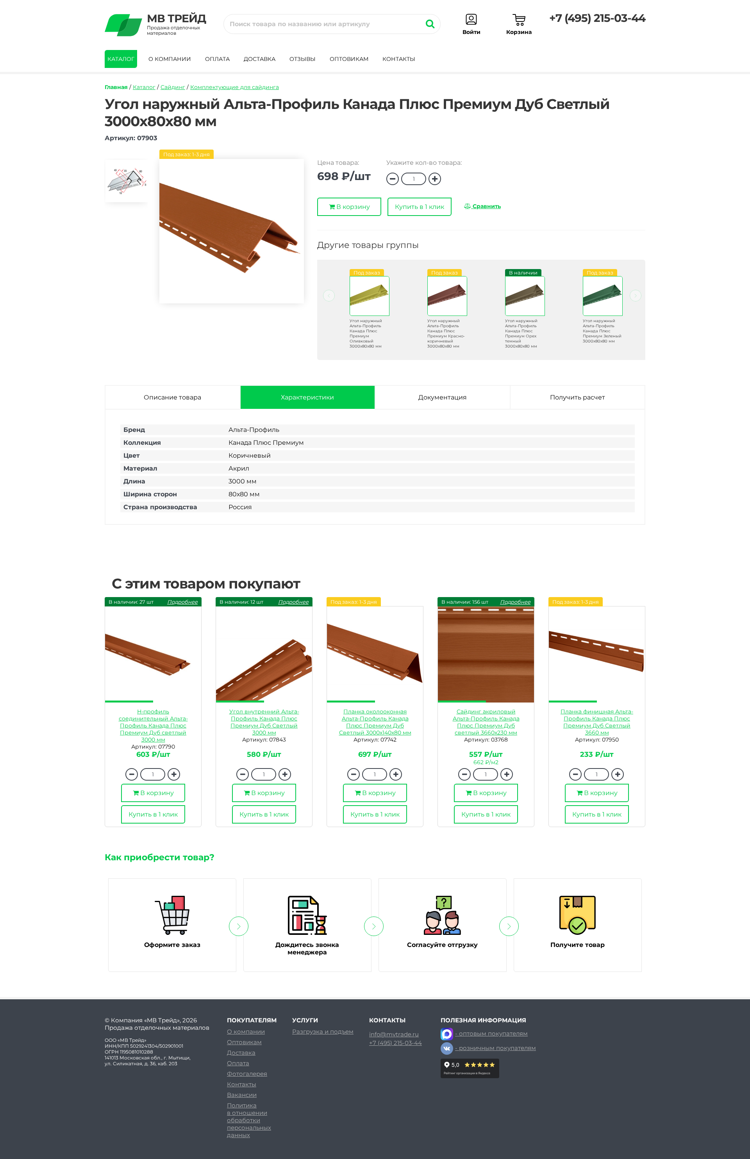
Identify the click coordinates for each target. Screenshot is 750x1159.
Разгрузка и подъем (323, 1031)
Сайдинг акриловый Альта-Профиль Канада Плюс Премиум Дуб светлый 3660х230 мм (486, 722)
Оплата (217, 58)
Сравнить (486, 206)
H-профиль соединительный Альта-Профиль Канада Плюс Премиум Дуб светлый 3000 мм (153, 725)
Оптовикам (349, 58)
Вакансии (242, 1094)
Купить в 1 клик (419, 206)
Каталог (120, 58)
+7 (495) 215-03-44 (597, 18)
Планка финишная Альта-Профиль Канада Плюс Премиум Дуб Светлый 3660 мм (597, 722)
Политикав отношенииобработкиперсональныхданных (249, 1120)
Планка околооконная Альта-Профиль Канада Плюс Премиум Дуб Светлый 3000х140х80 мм (375, 722)
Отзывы (302, 58)
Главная (116, 87)
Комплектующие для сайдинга (234, 87)
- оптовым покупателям (491, 1033)
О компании (169, 58)
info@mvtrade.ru (394, 1034)
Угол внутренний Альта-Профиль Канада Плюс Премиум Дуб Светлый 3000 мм (264, 722)
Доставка (259, 58)
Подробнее (182, 602)
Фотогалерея (247, 1073)
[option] (126, 184)
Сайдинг (173, 87)
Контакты (398, 58)
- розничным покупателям (495, 1048)
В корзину (352, 206)
